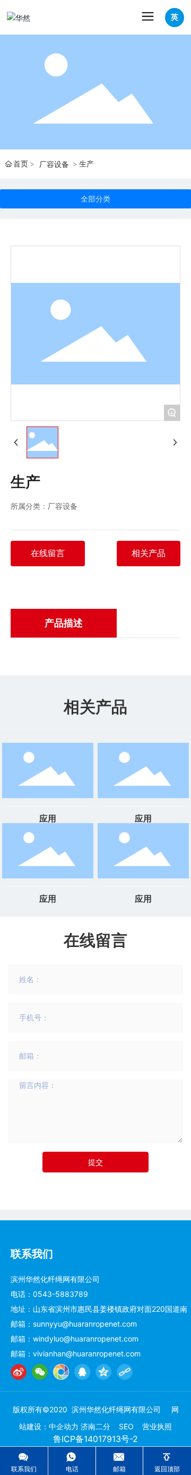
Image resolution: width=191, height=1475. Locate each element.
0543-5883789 (60, 1293)
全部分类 (95, 199)
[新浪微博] (19, 1372)
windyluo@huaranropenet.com (85, 1338)
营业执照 (157, 1426)
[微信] (40, 1372)
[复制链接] (125, 1372)
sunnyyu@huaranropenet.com (85, 1323)
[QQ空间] (103, 1372)
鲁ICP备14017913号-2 (95, 1439)
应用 (47, 818)
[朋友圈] (61, 1372)
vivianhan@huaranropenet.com (87, 1353)
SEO (126, 1426)
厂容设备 (54, 164)
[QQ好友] (82, 1372)
